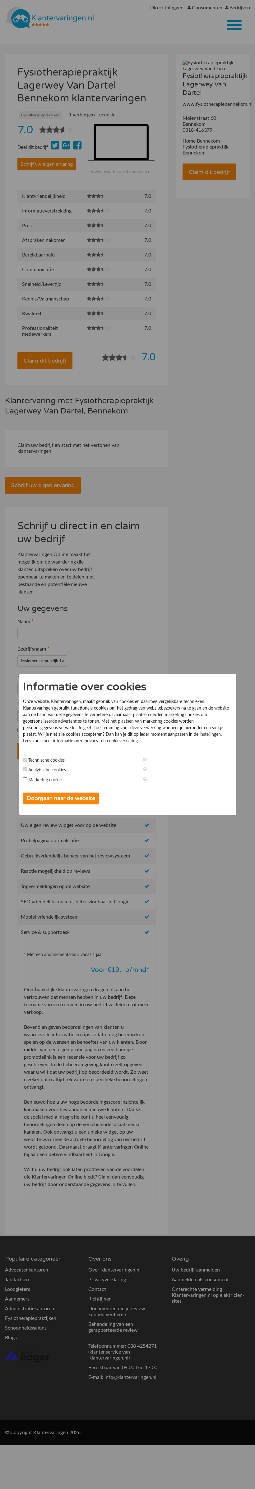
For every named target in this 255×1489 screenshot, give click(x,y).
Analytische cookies (47, 770)
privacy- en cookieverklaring (111, 741)
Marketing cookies (45, 780)
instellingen (210, 734)
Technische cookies (46, 760)
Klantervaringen (66, 702)
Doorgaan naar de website (61, 798)
